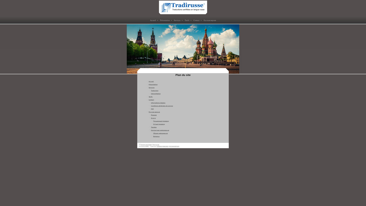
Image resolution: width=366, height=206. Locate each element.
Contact (151, 100)
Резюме (154, 115)
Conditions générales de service (162, 106)
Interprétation (156, 94)
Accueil (151, 81)
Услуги (153, 118)
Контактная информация (160, 130)
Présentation (153, 84)
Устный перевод (159, 124)
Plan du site (156, 144)
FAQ (152, 109)
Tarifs (150, 97)
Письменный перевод (161, 121)
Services (152, 87)
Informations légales (158, 103)
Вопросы (156, 136)
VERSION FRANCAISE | (163, 146)
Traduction (154, 90)
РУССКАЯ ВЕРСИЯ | (174, 146)
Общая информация (160, 133)
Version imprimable (146, 144)
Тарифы (154, 127)
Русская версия (154, 112)
